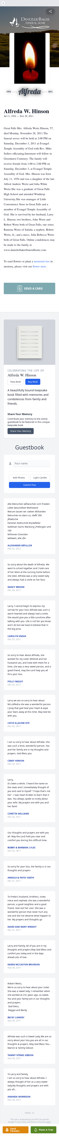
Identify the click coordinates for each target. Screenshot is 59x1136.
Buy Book (33, 381)
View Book (15, 381)
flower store (39, 266)
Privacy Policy (21, 1122)
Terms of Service (38, 1122)
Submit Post (29, 484)
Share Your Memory (20, 430)
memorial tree (42, 261)
